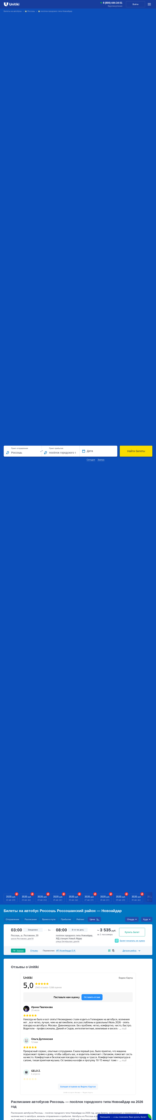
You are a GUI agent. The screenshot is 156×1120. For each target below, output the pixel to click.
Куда (145, 919)
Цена (92, 919)
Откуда (130, 919)
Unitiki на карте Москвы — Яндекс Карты (78, 1092)
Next (151, 898)
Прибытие (66, 919)
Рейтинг (80, 919)
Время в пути (48, 919)
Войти (135, 4)
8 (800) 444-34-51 (112, 3)
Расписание (31, 919)
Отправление (12, 919)
